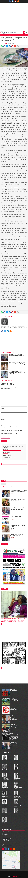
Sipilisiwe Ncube (17, 760)
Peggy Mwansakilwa (18, 787)
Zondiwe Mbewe (4, 43)
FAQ (7, 35)
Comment (3, 391)
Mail (24, 873)
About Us (11, 873)
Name (2, 408)
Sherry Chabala (5, 796)
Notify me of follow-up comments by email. (12, 430)
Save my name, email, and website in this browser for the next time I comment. (13, 427)
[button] (24, 32)
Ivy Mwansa (4, 813)
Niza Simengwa (5, 822)
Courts (26, 48)
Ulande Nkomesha (17, 769)
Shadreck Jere (5, 787)
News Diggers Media (17, 876)
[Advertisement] (14, 17)
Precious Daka (5, 805)
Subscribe (4, 35)
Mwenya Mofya (5, 778)
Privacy (20, 873)
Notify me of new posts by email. (10, 433)
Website (2, 419)
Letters (3, 873)
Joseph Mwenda (5, 760)
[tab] (3, 484)
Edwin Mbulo (16, 813)
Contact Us (16, 873)
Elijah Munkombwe (17, 778)
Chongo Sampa (17, 796)
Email (2, 414)
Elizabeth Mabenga (17, 805)
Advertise (7, 873)
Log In (10, 35)
